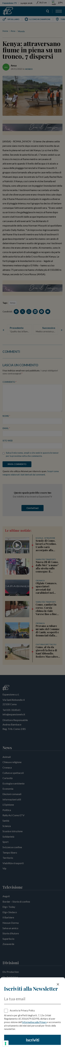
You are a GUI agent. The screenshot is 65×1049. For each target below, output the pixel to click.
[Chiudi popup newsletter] (58, 984)
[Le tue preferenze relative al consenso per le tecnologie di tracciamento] (6, 1043)
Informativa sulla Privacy (34, 1022)
